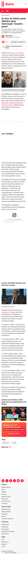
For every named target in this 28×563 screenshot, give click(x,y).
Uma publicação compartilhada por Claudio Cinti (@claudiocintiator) (13, 221)
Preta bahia (5, 499)
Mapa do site (5, 534)
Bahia (3, 489)
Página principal (6, 509)
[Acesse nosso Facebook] (6, 480)
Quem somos (5, 524)
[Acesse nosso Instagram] (3, 480)
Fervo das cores (6, 501)
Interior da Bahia (6, 506)
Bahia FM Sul (5, 542)
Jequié (3, 516)
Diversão (4, 494)
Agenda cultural (6, 496)
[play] (14, 413)
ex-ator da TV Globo (16, 53)
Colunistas (4, 503)
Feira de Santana (6, 512)
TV (7, 11)
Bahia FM (4, 544)
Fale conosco (5, 529)
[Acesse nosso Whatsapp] (22, 480)
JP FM (3, 546)
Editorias (4, 484)
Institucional (5, 522)
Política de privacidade (8, 531)
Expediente (5, 527)
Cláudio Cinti (6, 442)
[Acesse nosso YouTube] (18, 480)
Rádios (3, 537)
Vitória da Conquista (7, 518)
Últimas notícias (6, 487)
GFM (3, 539)
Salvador (4, 492)
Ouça (6, 42)
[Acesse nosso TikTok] (14, 480)
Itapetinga (4, 514)
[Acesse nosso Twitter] (10, 480)
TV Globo (14, 442)
